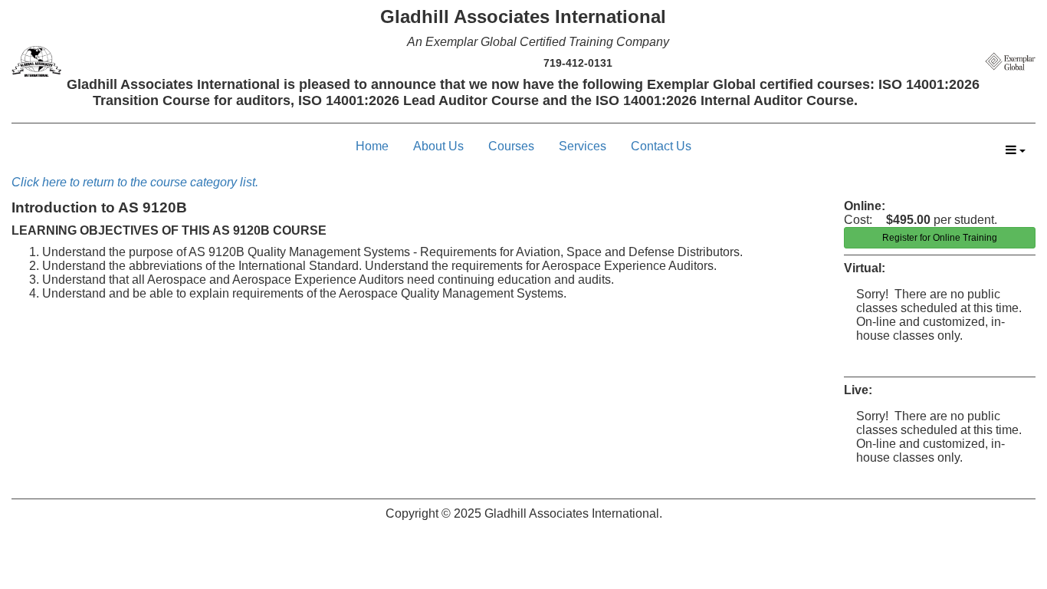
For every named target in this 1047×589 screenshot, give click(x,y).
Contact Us (661, 146)
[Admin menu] (1015, 150)
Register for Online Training (939, 237)
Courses (511, 146)
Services (582, 146)
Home (372, 146)
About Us (438, 146)
